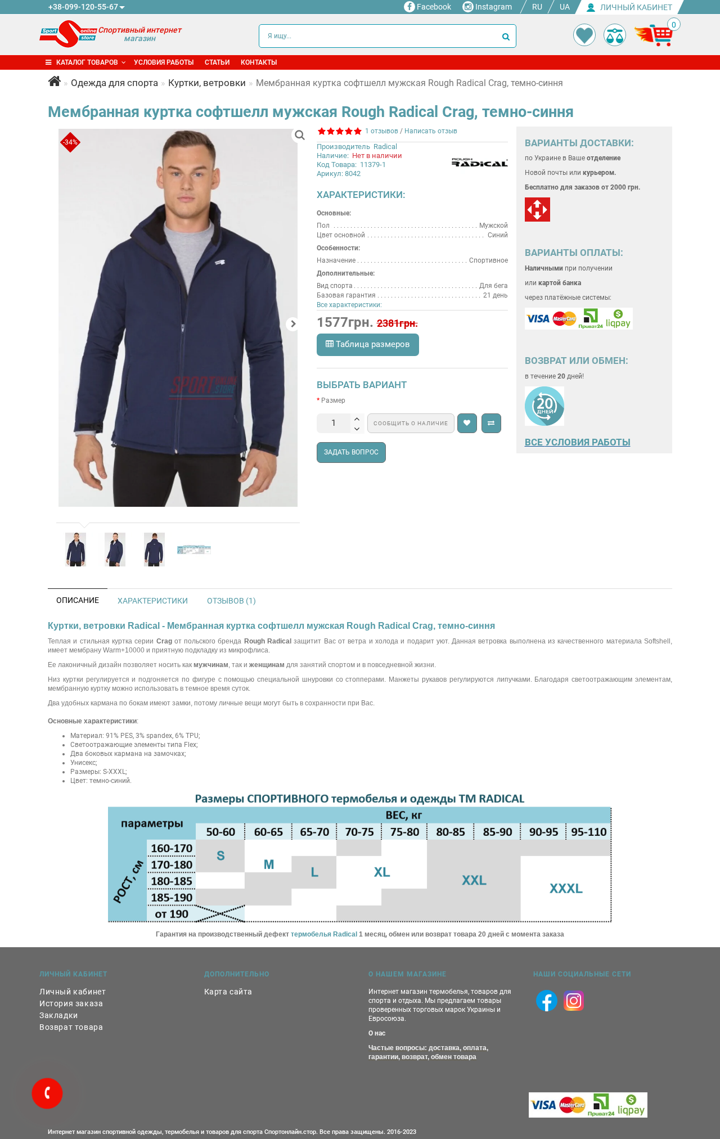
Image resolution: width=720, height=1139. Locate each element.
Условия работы (164, 62)
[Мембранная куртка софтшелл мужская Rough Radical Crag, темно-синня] (178, 318)
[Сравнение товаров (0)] (615, 35)
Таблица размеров (372, 344)
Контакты (259, 62)
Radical (385, 146)
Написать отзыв (430, 131)
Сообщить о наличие (411, 423)
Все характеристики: (349, 305)
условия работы (588, 442)
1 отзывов (380, 131)
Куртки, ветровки (207, 82)
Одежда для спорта (114, 82)
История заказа (71, 1003)
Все (535, 442)
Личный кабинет (72, 991)
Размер (333, 400)
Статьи (217, 62)
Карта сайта (228, 991)
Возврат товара (71, 1027)
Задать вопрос (351, 452)
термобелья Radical (324, 934)
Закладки (58, 1015)
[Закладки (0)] (584, 35)
